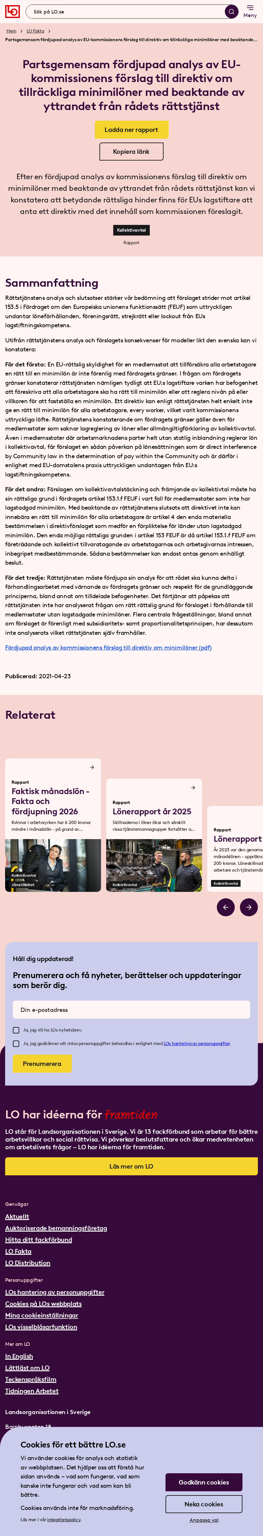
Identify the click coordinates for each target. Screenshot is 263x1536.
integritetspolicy (63, 1519)
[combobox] (132, 11)
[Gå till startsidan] (12, 11)
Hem (11, 31)
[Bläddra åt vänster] (226, 907)
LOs (168, 1043)
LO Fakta (35, 31)
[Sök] (231, 11)
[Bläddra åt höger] (249, 907)
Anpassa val (204, 1520)
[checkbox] (16, 1030)
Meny (250, 15)
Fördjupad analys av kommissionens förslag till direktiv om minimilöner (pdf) (108, 647)
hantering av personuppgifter (201, 1043)
